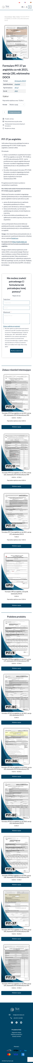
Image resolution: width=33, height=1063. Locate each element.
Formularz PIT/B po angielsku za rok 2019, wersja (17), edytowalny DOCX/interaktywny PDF (16, 660)
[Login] (26, 7)
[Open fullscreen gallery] (28, 58)
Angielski (17, 84)
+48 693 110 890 (18, 1018)
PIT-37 (17, 88)
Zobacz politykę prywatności (11, 326)
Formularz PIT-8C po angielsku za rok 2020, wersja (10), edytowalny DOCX (16, 822)
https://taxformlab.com (19, 242)
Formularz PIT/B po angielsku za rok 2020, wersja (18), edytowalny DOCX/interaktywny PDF (16, 876)
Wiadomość (7, 312)
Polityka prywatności (16, 1034)
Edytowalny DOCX (20, 81)
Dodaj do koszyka (14, 112)
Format (5, 104)
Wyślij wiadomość (16, 351)
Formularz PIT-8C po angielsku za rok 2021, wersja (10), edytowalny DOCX (16, 714)
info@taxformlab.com (18, 1015)
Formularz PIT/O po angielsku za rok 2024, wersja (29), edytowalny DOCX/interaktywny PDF (16, 984)
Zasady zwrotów (16, 1036)
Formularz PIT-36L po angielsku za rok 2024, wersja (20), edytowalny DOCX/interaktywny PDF (16, 768)
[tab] (16, 58)
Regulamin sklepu (16, 1032)
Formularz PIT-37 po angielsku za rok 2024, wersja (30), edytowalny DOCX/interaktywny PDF (16, 930)
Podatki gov (14, 238)
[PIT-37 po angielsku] (16, 42)
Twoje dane (7, 299)
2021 (16, 91)
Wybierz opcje (16, 427)
